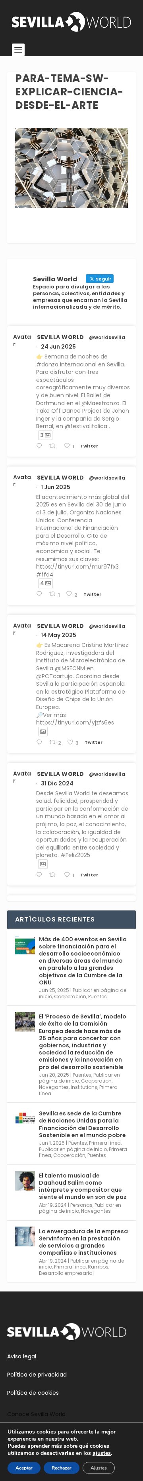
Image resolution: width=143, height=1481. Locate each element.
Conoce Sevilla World (36, 1414)
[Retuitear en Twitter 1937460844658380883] (54, 446)
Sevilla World (60, 337)
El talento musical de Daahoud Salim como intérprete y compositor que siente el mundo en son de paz (83, 1186)
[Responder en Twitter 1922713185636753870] (40, 742)
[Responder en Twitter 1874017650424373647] (40, 875)
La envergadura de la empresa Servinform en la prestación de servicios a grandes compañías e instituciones (83, 1242)
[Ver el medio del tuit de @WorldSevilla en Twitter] (43, 731)
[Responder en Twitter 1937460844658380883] (40, 446)
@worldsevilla (107, 337)
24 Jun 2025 (58, 347)
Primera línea (105, 1143)
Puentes (97, 996)
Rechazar (62, 1468)
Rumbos (98, 1266)
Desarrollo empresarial (66, 1273)
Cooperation (96, 1080)
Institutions (84, 1087)
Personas (81, 1205)
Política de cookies (33, 1393)
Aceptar (24, 1468)
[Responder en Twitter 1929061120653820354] (40, 594)
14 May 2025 (58, 635)
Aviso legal (21, 1356)
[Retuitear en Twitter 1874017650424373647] (54, 875)
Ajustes (99, 1468)
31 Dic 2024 (57, 783)
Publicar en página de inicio (73, 1149)
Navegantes (54, 1087)
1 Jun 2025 (55, 487)
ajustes (102, 1453)
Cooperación (70, 996)
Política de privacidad (37, 1375)
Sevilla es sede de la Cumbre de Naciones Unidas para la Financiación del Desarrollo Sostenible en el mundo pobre (82, 1124)
